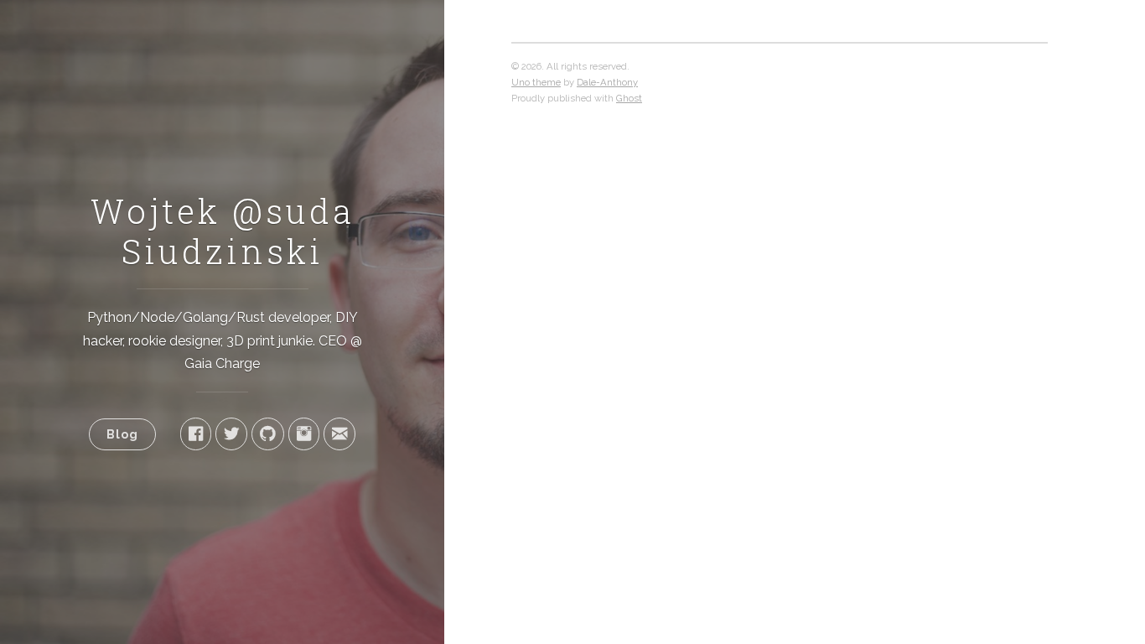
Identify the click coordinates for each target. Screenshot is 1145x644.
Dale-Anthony (607, 82)
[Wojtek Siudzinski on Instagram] (303, 433)
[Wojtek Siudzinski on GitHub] (267, 433)
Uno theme (536, 82)
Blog (122, 434)
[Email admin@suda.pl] (339, 433)
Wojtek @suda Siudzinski (223, 231)
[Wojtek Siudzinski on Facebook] (195, 433)
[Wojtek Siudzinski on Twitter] (231, 433)
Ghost (629, 98)
